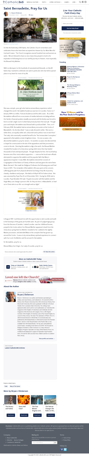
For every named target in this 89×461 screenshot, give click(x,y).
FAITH (44, 2)
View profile (24, 15)
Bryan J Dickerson (17, 13)
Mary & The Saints (15, 386)
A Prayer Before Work (73, 93)
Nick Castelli (10, 44)
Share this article (49, 251)
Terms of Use (66, 438)
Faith (6, 386)
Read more (11, 415)
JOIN (74, 2)
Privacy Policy (66, 440)
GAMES (66, 2)
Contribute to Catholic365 (14, 442)
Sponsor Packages (19, 440)
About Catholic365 (12, 438)
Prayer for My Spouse (73, 77)
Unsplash (16, 44)
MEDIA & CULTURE (33, 2)
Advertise (9, 440)
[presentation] (3, 404)
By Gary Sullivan (71, 88)
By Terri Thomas (71, 73)
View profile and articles (47, 338)
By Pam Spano (70, 94)
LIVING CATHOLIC (55, 2)
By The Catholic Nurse (72, 104)
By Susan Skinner (71, 78)
